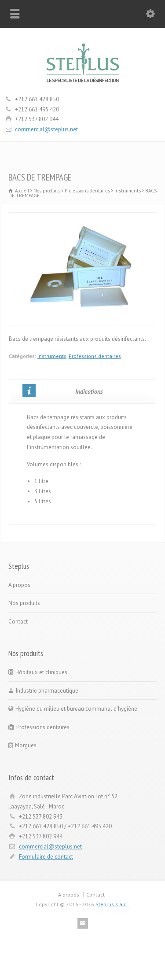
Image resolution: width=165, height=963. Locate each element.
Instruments (51, 356)
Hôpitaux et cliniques (41, 672)
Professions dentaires (95, 356)
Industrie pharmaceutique (47, 690)
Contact (18, 621)
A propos (19, 585)
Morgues (26, 745)
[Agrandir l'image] (82, 217)
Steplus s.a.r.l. (112, 904)
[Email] (82, 923)
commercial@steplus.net (46, 129)
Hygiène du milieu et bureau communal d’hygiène (76, 708)
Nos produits (24, 603)
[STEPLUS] (82, 82)
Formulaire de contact (46, 856)
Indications (89, 391)
